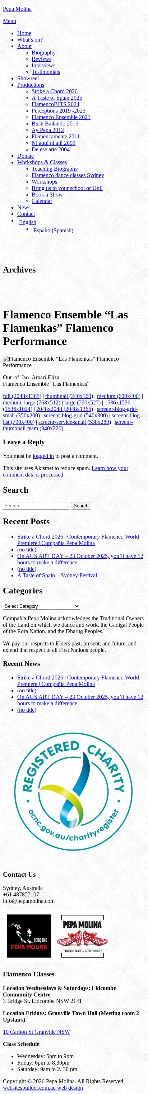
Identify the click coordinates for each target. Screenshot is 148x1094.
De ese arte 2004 (51, 149)
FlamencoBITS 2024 (55, 104)
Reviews (41, 59)
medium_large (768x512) (31, 402)
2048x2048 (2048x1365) (64, 409)
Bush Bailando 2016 (55, 123)
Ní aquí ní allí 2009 (53, 143)
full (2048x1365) (22, 396)
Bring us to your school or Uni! (67, 188)
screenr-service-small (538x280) (74, 422)
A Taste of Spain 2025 (57, 98)
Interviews (43, 65)
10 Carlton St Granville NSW (36, 1032)
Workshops (44, 182)
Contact (26, 214)
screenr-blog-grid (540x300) (76, 415)
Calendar (42, 201)
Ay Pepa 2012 (48, 130)
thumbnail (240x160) (69, 396)
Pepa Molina (17, 9)
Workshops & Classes (42, 162)
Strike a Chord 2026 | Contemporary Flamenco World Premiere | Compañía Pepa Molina (78, 540)
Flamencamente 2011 (56, 136)
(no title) (26, 549)
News (24, 207)
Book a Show (47, 194)
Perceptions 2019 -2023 (58, 111)
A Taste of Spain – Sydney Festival (57, 575)
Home (24, 33)
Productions (30, 85)
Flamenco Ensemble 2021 (61, 117)
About (24, 46)
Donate (25, 156)
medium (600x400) (118, 396)
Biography (44, 52)
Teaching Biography (55, 169)
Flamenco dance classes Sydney (68, 175)
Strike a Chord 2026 (55, 91)
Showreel (28, 78)
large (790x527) (82, 402)
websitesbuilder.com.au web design (43, 1088)
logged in (43, 456)
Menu (9, 21)
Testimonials (46, 72)
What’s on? (30, 40)
